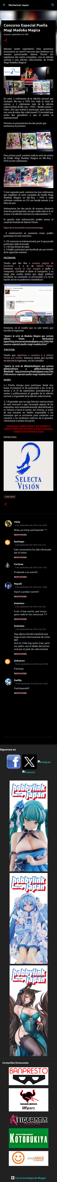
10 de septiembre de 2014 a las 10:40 (31, 664)
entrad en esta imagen (27, 268)
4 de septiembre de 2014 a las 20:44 (31, 525)
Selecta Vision (43, 266)
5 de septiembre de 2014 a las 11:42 (31, 567)
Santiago (19, 541)
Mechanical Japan (19, 5)
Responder (20, 534)
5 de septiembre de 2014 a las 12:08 (31, 587)
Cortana (18, 564)
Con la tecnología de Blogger (30, 1177)
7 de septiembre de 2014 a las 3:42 (30, 629)
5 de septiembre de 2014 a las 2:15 (30, 544)
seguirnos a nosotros (28, 355)
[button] (5, 41)
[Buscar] (53, 5)
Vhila (17, 521)
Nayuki (18, 583)
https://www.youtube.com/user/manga (23, 227)
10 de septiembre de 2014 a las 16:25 (31, 683)
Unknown (19, 660)
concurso (10, 496)
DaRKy (18, 680)
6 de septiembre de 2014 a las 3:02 (30, 606)
